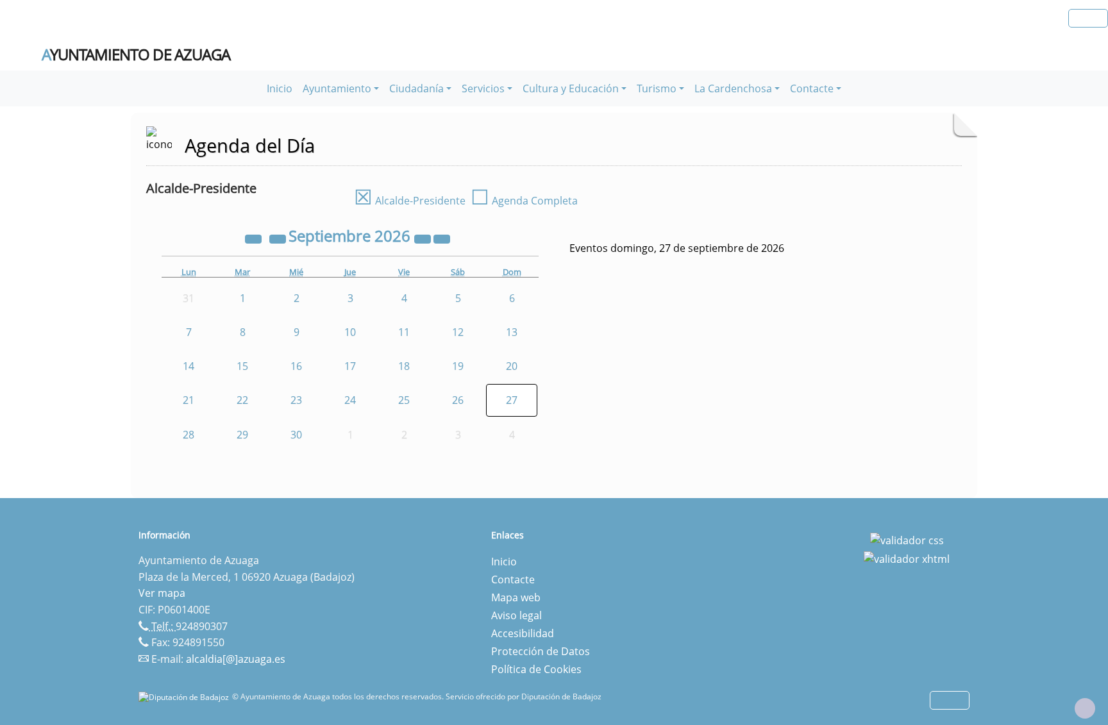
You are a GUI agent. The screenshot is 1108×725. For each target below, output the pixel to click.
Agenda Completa (524, 201)
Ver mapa (161, 593)
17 (350, 366)
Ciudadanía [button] (416, 88)
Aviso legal (516, 615)
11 (404, 332)
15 (242, 366)
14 (188, 366)
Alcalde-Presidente (410, 201)
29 (242, 435)
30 (296, 435)
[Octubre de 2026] (441, 238)
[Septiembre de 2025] (254, 238)
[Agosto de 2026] (279, 238)
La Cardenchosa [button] (733, 88)
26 (458, 400)
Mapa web (516, 597)
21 (188, 400)
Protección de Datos (540, 651)
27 (511, 400)
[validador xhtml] (907, 558)
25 (404, 400)
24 (350, 400)
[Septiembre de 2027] (423, 238)
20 (511, 366)
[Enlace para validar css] (907, 539)
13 (511, 332)
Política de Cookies (536, 669)
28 (188, 435)
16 (296, 366)
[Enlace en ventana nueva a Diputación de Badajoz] (185, 696)
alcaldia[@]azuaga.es (235, 659)
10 (350, 332)
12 (458, 332)
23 (296, 400)
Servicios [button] (483, 88)
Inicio (279, 88)
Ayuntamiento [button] (337, 88)
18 (404, 366)
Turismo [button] (656, 88)
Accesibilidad (522, 633)
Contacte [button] (812, 88)
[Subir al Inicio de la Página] (1085, 708)
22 (242, 400)
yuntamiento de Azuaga (136, 54)
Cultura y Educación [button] (571, 88)
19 (458, 366)
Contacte (513, 579)
